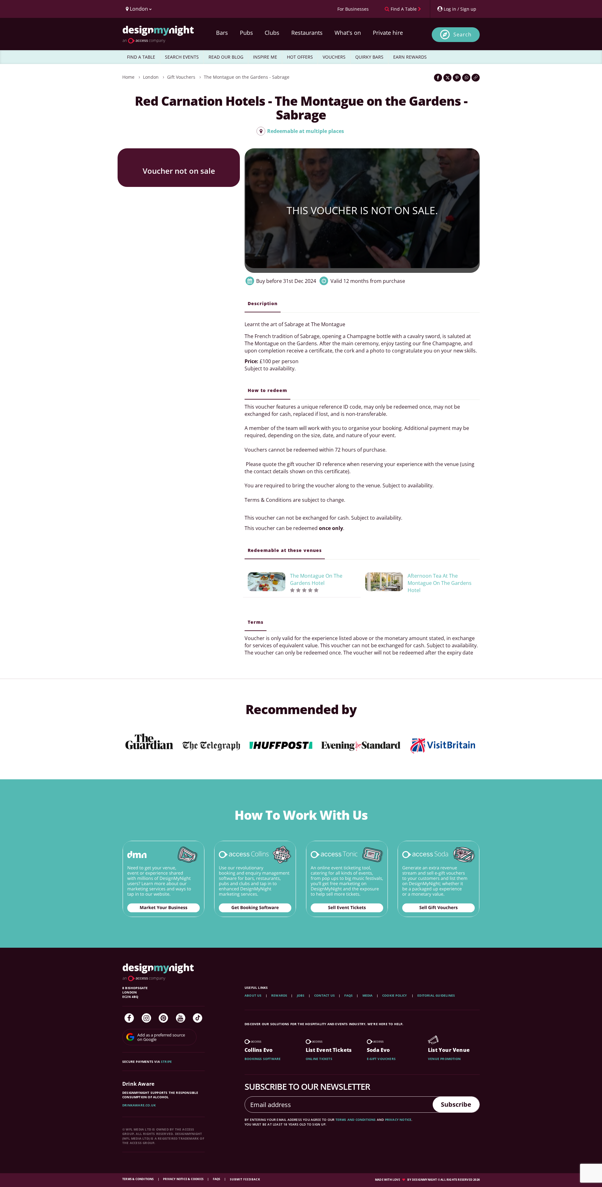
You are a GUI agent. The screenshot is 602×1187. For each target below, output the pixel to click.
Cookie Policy (395, 995)
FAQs (348, 995)
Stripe (166, 1061)
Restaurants (307, 32)
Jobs (301, 995)
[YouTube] (180, 1018)
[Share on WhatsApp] (466, 78)
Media (367, 995)
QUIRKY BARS (369, 57)
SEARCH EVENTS (182, 57)
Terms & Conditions (138, 1179)
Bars (222, 32)
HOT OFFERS (300, 57)
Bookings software (263, 1059)
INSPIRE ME (265, 57)
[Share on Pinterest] (457, 78)
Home (128, 77)
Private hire (388, 32)
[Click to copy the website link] (476, 78)
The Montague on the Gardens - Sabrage (246, 77)
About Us (253, 995)
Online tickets (319, 1059)
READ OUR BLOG (226, 57)
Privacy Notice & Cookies (183, 1179)
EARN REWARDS (410, 57)
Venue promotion (444, 1059)
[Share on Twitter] (447, 78)
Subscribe (456, 1104)
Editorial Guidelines (436, 995)
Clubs (272, 32)
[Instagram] (146, 1018)
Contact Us (324, 995)
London (151, 77)
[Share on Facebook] (438, 78)
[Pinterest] (163, 1018)
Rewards (279, 995)
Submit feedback (245, 1179)
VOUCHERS (334, 57)
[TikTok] (197, 1018)
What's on (348, 32)
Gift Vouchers (181, 77)
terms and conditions (355, 1119)
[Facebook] (129, 1018)
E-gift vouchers (381, 1059)
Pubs (246, 32)
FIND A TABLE (141, 57)
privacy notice (398, 1119)
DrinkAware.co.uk (139, 1105)
